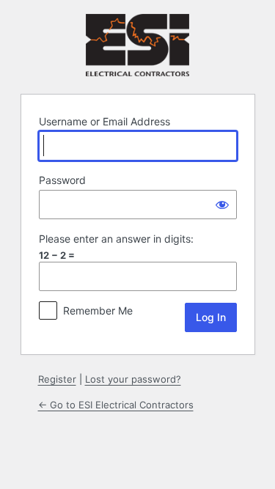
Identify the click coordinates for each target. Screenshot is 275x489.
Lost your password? (133, 379)
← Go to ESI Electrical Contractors (116, 405)
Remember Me (98, 310)
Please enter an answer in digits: (116, 238)
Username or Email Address (104, 121)
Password (62, 180)
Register (57, 379)
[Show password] (222, 204)
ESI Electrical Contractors (137, 45)
